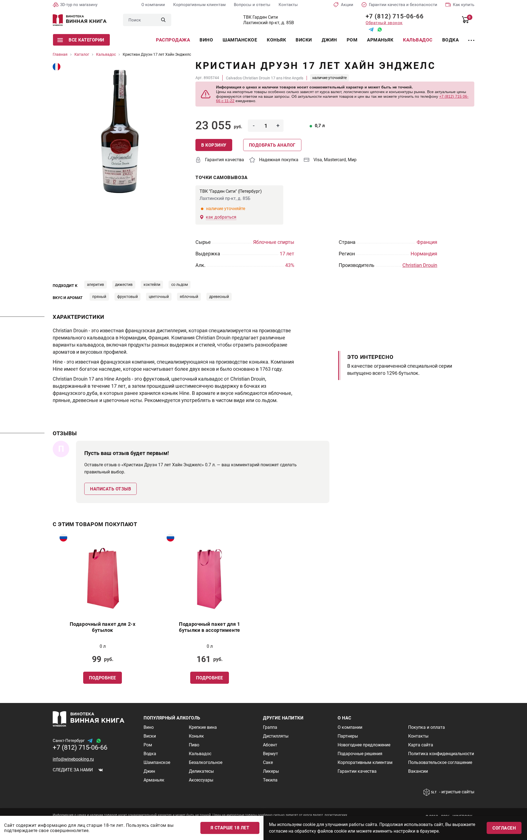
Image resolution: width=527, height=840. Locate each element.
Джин (329, 40)
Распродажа (173, 40)
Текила (270, 780)
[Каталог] (471, 37)
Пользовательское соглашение (440, 762)
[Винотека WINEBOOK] (79, 20)
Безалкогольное (205, 762)
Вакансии (418, 771)
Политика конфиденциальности (441, 753)
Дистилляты (275, 736)
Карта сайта (420, 744)
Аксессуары (201, 780)
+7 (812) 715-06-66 (393, 16)
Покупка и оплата (426, 727)
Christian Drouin (419, 265)
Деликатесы (201, 771)
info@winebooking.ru (73, 759)
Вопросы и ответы (252, 4)
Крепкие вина (203, 727)
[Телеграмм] (371, 29)
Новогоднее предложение (364, 744)
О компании (153, 4)
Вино (206, 40)
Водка (450, 40)
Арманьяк (380, 40)
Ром (352, 40)
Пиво (194, 744)
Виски (304, 40)
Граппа (270, 727)
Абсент (270, 744)
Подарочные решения (360, 753)
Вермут (270, 753)
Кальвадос (418, 40)
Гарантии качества (357, 771)
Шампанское (240, 40)
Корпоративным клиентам (199, 4)
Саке (268, 762)
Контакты (288, 4)
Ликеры (271, 771)
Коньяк (276, 40)
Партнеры (348, 736)
